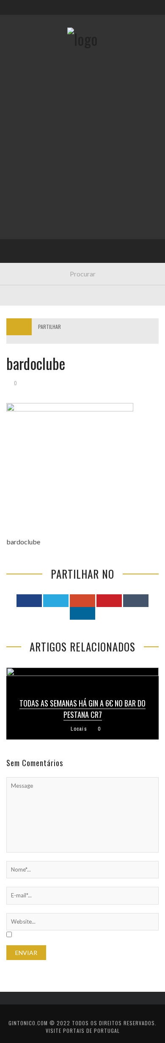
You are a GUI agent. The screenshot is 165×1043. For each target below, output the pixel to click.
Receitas (25, 136)
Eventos (24, 119)
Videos (22, 258)
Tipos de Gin (30, 171)
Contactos (28, 56)
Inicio (21, 101)
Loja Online (29, 153)
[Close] (12, 12)
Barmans (25, 223)
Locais (22, 188)
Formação (27, 240)
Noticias (25, 205)
